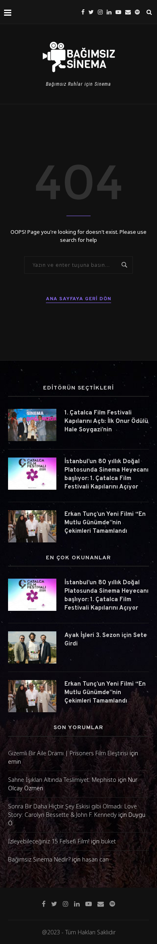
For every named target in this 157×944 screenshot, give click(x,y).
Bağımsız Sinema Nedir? (39, 859)
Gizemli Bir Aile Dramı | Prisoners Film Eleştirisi (68, 753)
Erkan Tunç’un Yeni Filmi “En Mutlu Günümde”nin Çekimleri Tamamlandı (105, 523)
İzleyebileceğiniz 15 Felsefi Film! (48, 841)
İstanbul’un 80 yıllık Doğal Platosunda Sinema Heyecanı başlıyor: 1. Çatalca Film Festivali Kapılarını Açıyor (106, 474)
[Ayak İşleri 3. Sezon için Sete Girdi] (32, 647)
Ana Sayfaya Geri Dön (78, 299)
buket (108, 841)
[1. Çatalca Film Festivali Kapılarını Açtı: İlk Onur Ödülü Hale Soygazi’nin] (32, 425)
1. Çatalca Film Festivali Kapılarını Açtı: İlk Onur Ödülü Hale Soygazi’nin (106, 421)
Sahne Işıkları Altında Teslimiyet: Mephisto (62, 779)
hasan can (95, 859)
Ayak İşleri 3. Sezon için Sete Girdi (105, 640)
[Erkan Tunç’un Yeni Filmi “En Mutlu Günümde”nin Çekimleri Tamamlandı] (32, 526)
